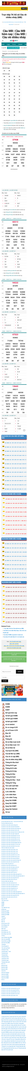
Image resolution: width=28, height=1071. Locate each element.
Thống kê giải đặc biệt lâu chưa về (10, 1048)
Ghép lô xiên (14, 1035)
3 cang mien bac (5, 1016)
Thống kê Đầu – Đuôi (12, 780)
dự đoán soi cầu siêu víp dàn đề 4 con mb (10, 835)
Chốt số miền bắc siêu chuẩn (7, 847)
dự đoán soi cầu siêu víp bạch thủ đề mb (10, 826)
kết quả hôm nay (11, 713)
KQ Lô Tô (3, 963)
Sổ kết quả (3, 909)
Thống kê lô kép (11, 771)
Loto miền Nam (10, 794)
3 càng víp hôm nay (8, 1018)
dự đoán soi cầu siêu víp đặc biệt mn (9, 886)
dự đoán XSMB (4, 1032)
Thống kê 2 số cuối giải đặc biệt (8, 1046)
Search (20, 671)
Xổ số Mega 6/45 (5, 925)
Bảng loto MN (4, 967)
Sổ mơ (7, 812)
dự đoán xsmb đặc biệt (11, 1034)
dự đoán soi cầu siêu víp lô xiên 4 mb (9, 853)
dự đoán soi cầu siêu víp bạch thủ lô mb (10, 830)
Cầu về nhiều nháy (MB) (15, 641)
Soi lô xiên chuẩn (11, 1044)
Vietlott (3, 916)
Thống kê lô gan (11, 765)
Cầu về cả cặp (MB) (12, 756)
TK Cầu (3, 935)
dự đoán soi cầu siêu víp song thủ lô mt (10, 877)
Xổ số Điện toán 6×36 (6, 934)
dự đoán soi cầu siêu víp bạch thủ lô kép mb (11, 828)
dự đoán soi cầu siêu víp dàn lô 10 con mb (10, 844)
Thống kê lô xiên (11, 768)
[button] (24, 8)
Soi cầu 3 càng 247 (6, 1039)
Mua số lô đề (4, 898)
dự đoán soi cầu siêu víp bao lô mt (9, 865)
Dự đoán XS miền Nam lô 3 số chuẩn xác (14, 637)
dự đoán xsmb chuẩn (13, 1032)
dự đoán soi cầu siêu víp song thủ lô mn (10, 895)
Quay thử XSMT (10, 806)
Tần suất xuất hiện (11, 786)
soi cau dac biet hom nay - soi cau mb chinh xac (13, 22)
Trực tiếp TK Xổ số (13, 643)
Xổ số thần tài (10, 748)
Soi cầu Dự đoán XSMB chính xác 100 (15, 1042)
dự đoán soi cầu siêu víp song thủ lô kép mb (11, 860)
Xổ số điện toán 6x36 (12, 742)
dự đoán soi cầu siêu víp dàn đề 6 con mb (10, 837)
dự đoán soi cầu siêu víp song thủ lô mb (10, 861)
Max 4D (8, 736)
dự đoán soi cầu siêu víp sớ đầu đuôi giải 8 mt (11, 874)
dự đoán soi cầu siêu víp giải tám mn (9, 888)
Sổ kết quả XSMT (11, 721)
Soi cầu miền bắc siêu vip (7, 823)
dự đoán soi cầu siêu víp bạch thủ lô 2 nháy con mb (12, 832)
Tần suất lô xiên (9, 1049)
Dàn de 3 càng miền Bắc (12, 1025)
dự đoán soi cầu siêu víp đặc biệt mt (9, 868)
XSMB (7, 704)
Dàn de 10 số (21, 1025)
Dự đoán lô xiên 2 (9, 1030)
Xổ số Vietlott (4, 926)
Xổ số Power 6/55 (5, 923)
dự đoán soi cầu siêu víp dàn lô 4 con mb (10, 846)
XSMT (7, 710)
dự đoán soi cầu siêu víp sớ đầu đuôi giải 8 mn (11, 891)
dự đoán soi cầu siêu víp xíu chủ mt (9, 879)
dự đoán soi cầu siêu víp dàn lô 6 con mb (10, 854)
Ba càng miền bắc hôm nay (19, 1018)
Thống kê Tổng (10, 783)
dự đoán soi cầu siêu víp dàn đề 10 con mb (10, 840)
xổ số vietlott (10, 724)
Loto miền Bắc (10, 792)
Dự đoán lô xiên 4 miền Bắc (19, 1030)
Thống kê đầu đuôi (12, 762)
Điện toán (3, 928)
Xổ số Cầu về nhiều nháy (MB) (14, 647)
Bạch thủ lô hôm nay (6, 1020)
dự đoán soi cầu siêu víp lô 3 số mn (9, 890)
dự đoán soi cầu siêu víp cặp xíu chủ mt (10, 867)
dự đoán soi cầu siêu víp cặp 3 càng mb (10, 833)
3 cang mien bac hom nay (15, 1016)
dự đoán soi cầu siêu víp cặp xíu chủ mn (10, 884)
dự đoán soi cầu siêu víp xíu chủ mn (9, 897)
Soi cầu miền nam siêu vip (7, 881)
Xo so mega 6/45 (11, 727)
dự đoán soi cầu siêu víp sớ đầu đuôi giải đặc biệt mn (13, 893)
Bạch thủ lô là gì (14, 1020)
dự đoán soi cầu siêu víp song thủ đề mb (10, 858)
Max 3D (8, 733)
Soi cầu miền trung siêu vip (7, 863)
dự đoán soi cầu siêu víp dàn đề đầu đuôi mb (11, 842)
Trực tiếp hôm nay (5, 907)
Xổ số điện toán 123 (12, 745)
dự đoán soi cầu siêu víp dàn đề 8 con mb (10, 839)
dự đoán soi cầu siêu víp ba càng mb (9, 825)
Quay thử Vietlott (11, 809)
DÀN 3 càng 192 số (12, 1023)
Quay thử (3, 970)
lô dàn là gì (13, 1037)
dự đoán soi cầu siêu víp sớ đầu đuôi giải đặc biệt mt (13, 875)
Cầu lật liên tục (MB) (12, 754)
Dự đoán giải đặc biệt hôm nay (13, 1027)
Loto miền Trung (11, 797)
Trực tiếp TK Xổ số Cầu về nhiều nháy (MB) (14, 645)
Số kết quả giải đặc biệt (20, 1044)
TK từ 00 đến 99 (11, 789)
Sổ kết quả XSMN (11, 718)
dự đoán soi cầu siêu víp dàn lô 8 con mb (10, 856)
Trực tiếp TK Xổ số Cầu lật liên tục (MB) (14, 628)
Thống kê (8, 739)
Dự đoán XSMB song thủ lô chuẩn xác (13, 634)
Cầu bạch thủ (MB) (12, 751)
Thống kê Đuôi (10, 777)
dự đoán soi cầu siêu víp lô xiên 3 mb (9, 851)
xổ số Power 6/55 (11, 730)
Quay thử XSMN (11, 803)
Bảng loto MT (4, 965)
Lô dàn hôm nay (7, 1037)
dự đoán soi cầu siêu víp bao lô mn (9, 883)
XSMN (7, 707)
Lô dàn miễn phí (19, 1037)
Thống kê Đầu (10, 774)
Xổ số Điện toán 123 (5, 932)
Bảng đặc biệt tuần (8, 1021)
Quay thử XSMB (10, 800)
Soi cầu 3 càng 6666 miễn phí (17, 1039)
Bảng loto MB (4, 969)
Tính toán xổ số (4, 900)
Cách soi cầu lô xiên (17, 1021)
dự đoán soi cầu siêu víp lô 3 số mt (9, 872)
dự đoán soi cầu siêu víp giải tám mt (9, 870)
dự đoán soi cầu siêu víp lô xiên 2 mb (9, 849)
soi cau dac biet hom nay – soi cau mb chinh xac (12, 821)
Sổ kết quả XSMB (11, 716)
